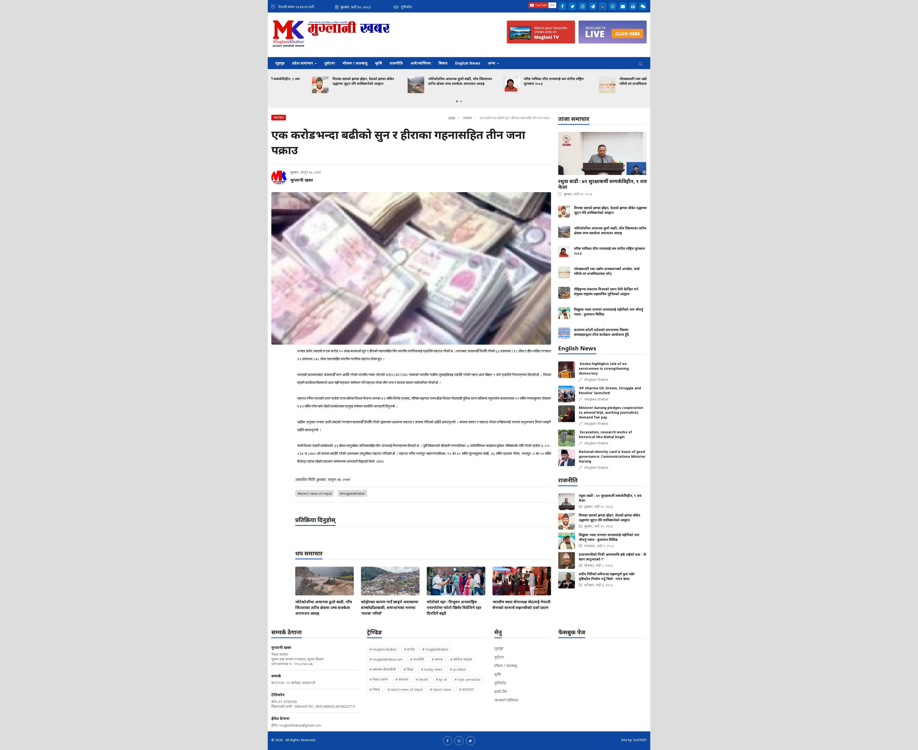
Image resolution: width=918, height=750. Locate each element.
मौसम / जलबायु (355, 63)
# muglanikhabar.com (386, 659)
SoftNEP (640, 740)
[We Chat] (643, 6)
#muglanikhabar (352, 493)
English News (467, 63)
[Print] (633, 6)
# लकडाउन (466, 689)
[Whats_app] (613, 6)
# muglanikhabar (435, 649)
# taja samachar (467, 679)
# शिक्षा (408, 669)
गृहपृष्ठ (279, 63)
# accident (458, 669)
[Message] (592, 6)
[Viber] (603, 6)
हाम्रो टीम (500, 691)
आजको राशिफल (506, 700)
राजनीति (396, 63)
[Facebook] (562, 6)
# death (422, 679)
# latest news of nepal (405, 689)
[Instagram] (582, 6)
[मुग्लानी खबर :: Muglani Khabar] (331, 35)
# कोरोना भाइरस (461, 659)
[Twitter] (572, 6)
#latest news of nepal (315, 493)
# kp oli (441, 679)
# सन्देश (409, 649)
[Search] (641, 63)
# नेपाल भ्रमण (379, 679)
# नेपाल (375, 689)
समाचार (467, 118)
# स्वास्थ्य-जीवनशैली (383, 669)
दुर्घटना (329, 63)
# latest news (440, 689)
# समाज (437, 659)
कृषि (378, 63)
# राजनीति (417, 659)
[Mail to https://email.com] (623, 6)
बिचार (443, 63)
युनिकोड (500, 682)
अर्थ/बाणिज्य (420, 63)
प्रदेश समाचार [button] (303, 63)
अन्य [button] (492, 63)
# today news (431, 669)
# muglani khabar (383, 649)
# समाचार (401, 679)
